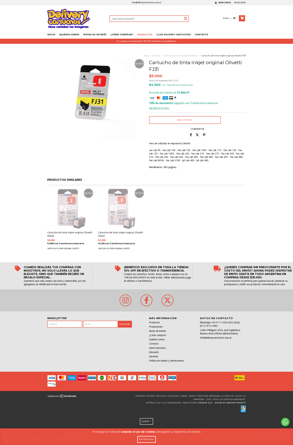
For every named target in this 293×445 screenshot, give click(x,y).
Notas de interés (94, 34)
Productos (144, 34)
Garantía (153, 356)
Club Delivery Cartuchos (174, 34)
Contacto (201, 34)
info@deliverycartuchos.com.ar (146, 2)
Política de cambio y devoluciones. (166, 360)
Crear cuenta (224, 3)
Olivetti (156, 55)
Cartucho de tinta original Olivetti (180, 55)
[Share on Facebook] (190, 135)
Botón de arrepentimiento (230, 403)
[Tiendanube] (62, 397)
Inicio (51, 34)
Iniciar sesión (240, 3)
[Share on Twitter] (197, 135)
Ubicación (154, 352)
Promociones (155, 326)
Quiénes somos (69, 34)
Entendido (146, 439)
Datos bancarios (157, 348)
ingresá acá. (205, 403)
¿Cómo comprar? (122, 34)
